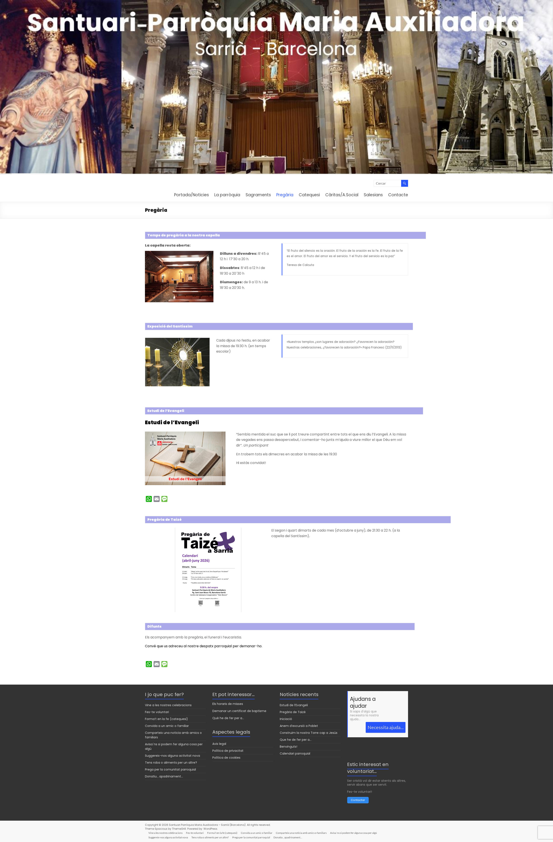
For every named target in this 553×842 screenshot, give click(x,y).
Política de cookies (226, 757)
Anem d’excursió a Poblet (299, 726)
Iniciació (286, 719)
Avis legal (219, 744)
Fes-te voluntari (157, 712)
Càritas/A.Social (341, 195)
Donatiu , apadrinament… (164, 776)
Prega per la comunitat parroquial (170, 769)
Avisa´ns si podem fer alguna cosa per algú (353, 832)
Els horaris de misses (227, 704)
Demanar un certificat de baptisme (239, 711)
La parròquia (227, 195)
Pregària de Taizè (293, 712)
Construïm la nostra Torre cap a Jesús (308, 733)
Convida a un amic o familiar (167, 726)
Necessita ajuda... (386, 727)
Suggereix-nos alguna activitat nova (172, 755)
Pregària (284, 195)
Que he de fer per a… (295, 740)
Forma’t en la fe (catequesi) (166, 719)
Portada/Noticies (191, 195)
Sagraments (258, 195)
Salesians (373, 195)
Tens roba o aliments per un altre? (171, 762)
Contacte (398, 195)
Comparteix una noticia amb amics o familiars (301, 832)
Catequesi (309, 195)
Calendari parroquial (295, 753)
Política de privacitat (227, 751)
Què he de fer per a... (228, 718)
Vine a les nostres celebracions (168, 705)
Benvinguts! (288, 746)
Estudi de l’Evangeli (172, 422)
